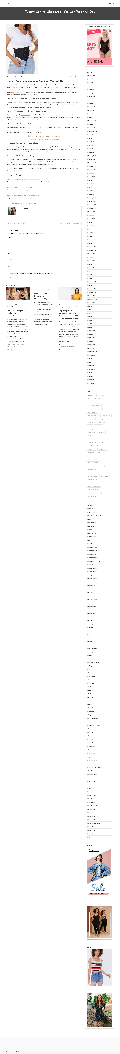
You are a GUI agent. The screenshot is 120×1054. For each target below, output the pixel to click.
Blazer (90, 529)
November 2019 (92, 334)
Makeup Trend (102, 449)
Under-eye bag (92, 795)
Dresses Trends (92, 571)
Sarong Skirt (91, 708)
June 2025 (91, 117)
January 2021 (91, 285)
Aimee (28, 77)
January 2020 (91, 327)
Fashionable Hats (92, 617)
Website (10, 266)
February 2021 (92, 281)
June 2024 (91, 142)
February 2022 (92, 239)
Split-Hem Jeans (92, 750)
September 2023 (92, 173)
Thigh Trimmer (92, 777)
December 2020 (92, 288)
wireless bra (105, 493)
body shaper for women (103, 419)
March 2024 (91, 152)
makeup (90, 669)
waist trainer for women (93, 479)
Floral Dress (91, 620)
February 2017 (92, 383)
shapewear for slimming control (66, 346)
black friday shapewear (93, 415)
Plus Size (90, 697)
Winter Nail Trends (93, 826)
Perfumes (91, 694)
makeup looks (91, 449)
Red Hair (90, 704)
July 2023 (90, 180)
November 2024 (92, 124)
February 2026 (92, 93)
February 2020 (92, 323)
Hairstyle (90, 641)
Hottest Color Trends (93, 662)
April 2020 (91, 316)
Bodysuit (9, 307)
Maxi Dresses (91, 676)
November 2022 (92, 208)
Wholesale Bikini (92, 812)
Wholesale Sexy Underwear (95, 823)
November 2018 (92, 344)
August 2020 (91, 302)
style (89, 757)
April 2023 (91, 191)
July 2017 (90, 372)
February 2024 (92, 156)
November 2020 (92, 292)
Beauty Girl (97, 398)
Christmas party (92, 422)
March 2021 (91, 278)
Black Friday (91, 526)
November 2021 (92, 250)
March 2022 (91, 236)
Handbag (90, 652)
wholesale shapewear (93, 489)
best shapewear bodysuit (94, 405)
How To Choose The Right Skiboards (69, 223)
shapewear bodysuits (31, 203)
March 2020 (91, 320)
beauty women (63, 307)
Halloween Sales (92, 648)
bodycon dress (106, 415)
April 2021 (91, 274)
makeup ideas (99, 445)
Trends (23, 77)
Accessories (91, 508)
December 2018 (92, 341)
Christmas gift (92, 554)
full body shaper (103, 442)
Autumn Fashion (101, 395)
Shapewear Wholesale (94, 725)
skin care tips (105, 472)
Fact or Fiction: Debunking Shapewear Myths (42, 296)
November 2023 (92, 166)
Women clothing (92, 496)
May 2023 (90, 187)
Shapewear (70, 307)
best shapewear (92, 402)
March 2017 (91, 379)
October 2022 (91, 212)
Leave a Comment (75, 77)
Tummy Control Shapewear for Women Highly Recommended (23, 179)
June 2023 (91, 184)
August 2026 (91, 75)
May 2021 (90, 271)
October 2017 (91, 362)
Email (10, 260)
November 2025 (92, 103)
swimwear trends (92, 774)
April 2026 (91, 86)
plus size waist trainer (93, 459)
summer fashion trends (94, 764)
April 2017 (91, 376)
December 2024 (92, 121)
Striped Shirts (91, 753)
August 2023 (91, 177)
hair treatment (92, 638)
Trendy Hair (91, 788)
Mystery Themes (21, 1051)
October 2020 (91, 295)
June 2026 (91, 79)
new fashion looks (92, 456)
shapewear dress (92, 722)
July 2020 (90, 306)
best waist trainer (92, 412)
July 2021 (90, 264)
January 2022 (91, 243)
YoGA (89, 837)
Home (7, 3)
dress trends (102, 422)
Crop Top (90, 564)
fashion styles (91, 432)
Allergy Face (91, 512)
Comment (11, 237)
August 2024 (91, 135)
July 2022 (90, 222)
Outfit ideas (91, 683)
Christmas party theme (94, 561)
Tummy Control (92, 791)
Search (110, 3)
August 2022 (91, 218)
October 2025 (91, 107)
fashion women (92, 442)
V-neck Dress (91, 798)
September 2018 (92, 351)
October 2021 (91, 253)
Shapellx (90, 904)
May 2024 (90, 145)
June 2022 (91, 225)
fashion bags (91, 585)
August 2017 (91, 369)
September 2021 (92, 257)
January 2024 (91, 159)
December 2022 (92, 205)
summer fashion (104, 476)
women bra (91, 833)
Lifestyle (90, 666)
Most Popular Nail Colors (94, 452)
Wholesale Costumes (93, 816)
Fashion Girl (91, 592)
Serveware (91, 711)
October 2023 (91, 170)
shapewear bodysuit (93, 718)
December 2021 (92, 246)
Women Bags (91, 830)
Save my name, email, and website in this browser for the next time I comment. (31, 273)
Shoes (90, 729)
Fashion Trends (92, 610)
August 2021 (91, 260)
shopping (90, 732)
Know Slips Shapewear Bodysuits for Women (19, 187)
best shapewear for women (18, 203)
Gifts (89, 631)
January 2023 (91, 201)
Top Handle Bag (92, 781)
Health (90, 655)
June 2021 (91, 267)
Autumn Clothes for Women (95, 515)
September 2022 (92, 215)
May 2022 (90, 229)
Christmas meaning (93, 557)
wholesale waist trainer (93, 493)
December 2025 (92, 100)
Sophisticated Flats (93, 746)
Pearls (90, 690)
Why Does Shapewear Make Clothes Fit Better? (16, 313)
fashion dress (99, 425)
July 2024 (90, 138)
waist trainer (91, 809)
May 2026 (90, 82)
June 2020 (91, 309)
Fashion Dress (92, 589)
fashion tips (101, 432)
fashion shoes (92, 606)
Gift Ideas (90, 627)
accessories (91, 395)
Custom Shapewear (93, 568)
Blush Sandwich (92, 533)
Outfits (90, 687)
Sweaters (90, 770)
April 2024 (91, 149)
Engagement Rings (93, 575)
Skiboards (90, 736)
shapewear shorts (16, 344)
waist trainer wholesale (93, 483)
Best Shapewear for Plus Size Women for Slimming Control (23, 195)
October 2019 (91, 337)
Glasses (90, 634)
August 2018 (91, 355)
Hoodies (90, 659)
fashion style (100, 429)
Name (10, 253)
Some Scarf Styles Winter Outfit (17, 223)
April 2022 (91, 232)
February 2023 (92, 198)
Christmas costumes (93, 547)
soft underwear (92, 743)
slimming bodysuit (92, 476)
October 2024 (91, 128)
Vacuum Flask (92, 802)
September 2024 (92, 131)
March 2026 (91, 89)
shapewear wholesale (93, 472)
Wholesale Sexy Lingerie (94, 819)
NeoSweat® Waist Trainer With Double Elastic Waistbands (43, 139)
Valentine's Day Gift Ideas (94, 805)
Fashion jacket (92, 596)
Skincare (90, 739)
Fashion (90, 582)
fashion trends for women (94, 439)
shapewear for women (93, 469)
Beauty (89, 398)
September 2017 (92, 365)
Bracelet (90, 543)
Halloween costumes (93, 645)
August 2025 (91, 110)
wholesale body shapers (94, 486)
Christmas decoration (93, 550)
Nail (89, 680)
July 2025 (90, 114)
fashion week (91, 613)
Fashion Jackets (92, 599)
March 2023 (91, 194)
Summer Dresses (92, 760)
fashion (90, 425)
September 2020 (92, 299)
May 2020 (90, 313)
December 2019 (92, 330)
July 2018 (90, 358)
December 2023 (92, 163)
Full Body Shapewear (93, 624)
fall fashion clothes (93, 578)
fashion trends (91, 435)
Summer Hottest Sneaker (95, 767)
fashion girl (91, 429)
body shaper (91, 419)
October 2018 (91, 348)
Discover (9, 349)
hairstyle (90, 445)
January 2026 (91, 96)
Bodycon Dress (92, 536)
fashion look (91, 603)
